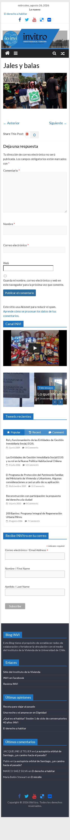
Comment (58, 429)
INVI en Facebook (13, 675)
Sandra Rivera (46, 398)
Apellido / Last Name (17, 584)
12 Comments (32, 462)
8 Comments (32, 501)
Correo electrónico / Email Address (26, 548)
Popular (16, 429)
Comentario (11, 170)
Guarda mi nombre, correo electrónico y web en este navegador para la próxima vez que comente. (33, 282)
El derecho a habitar (15, 13)
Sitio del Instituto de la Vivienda (21, 669)
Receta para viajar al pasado (19, 704)
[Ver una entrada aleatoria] (63, 53)
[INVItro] (7, 53)
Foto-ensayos (22, 387)
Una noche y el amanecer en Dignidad (24, 710)
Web (6, 263)
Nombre (9, 224)
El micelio (36, 774)
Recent (36, 429)
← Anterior (11, 123)
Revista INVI (10, 681)
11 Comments (37, 484)
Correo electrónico (16, 245)
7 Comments (34, 518)
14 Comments (31, 445)
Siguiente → (58, 123)
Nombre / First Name (17, 566)
